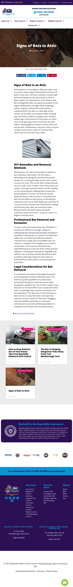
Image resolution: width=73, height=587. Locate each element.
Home (28, 69)
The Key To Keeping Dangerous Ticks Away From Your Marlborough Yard (52, 353)
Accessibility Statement (25, 571)
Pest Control (19, 21)
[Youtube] (6, 498)
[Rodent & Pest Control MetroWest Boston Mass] (12, 489)
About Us (5, 21)
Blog (32, 69)
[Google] (10, 498)
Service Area (48, 486)
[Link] (12, 500)
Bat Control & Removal (24, 313)
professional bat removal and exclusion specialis (34, 232)
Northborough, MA (48, 563)
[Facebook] (14, 498)
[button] (21, 75)
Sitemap (40, 571)
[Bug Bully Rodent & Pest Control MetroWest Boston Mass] (7, 10)
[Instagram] (17, 498)
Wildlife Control (54, 21)
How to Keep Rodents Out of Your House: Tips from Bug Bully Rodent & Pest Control (20, 353)
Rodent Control (36, 21)
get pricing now (57, 471)
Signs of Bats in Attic (19, 390)
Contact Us (32, 25)
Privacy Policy (51, 571)
